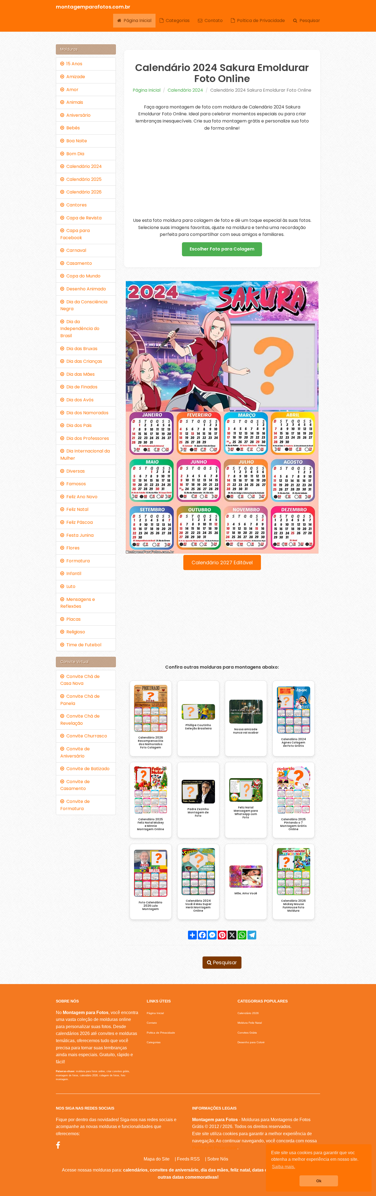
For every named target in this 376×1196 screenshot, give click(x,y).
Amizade (74, 76)
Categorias (177, 20)
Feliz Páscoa (78, 522)
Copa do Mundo (82, 276)
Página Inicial (136, 20)
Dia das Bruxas (80, 348)
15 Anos (73, 64)
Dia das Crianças (83, 361)
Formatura (77, 561)
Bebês (72, 128)
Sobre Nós (217, 1159)
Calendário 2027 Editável (222, 562)
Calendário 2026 (83, 192)
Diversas (74, 471)
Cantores (75, 205)
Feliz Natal (76, 509)
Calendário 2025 (83, 179)
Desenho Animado (85, 289)
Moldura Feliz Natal (250, 1022)
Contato (212, 20)
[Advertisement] (222, 174)
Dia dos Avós (79, 400)
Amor (71, 89)
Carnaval (75, 250)
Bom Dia (74, 154)
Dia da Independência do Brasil (79, 328)
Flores (72, 548)
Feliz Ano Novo (80, 497)
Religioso (74, 632)
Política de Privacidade (214, 1147)
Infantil (72, 573)
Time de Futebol (82, 645)
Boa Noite (75, 141)
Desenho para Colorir (251, 1042)
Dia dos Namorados (86, 413)
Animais (73, 102)
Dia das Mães (79, 374)
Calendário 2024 (185, 90)
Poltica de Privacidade (260, 20)
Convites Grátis (247, 1032)
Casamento (78, 263)
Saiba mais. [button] (283, 1166)
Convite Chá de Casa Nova (80, 680)
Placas (72, 619)
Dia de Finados (80, 387)
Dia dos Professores (86, 438)
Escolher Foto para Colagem (222, 249)
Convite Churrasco (85, 736)
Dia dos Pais (78, 425)
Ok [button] (318, 1181)
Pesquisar (308, 20)
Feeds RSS (188, 1159)
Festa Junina (79, 535)
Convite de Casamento (75, 785)
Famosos (75, 484)
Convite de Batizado (87, 768)
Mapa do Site (157, 1159)
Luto (69, 586)
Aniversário (77, 115)
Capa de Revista (83, 218)
